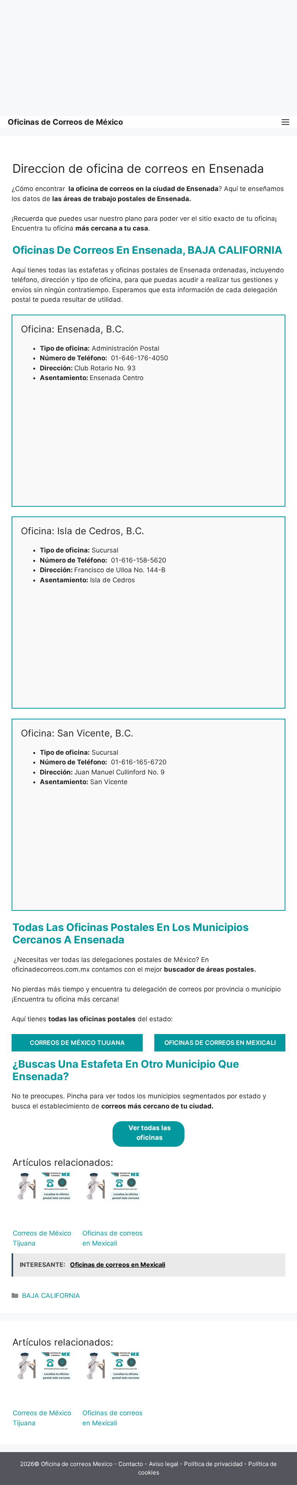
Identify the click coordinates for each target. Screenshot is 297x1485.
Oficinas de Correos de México (65, 122)
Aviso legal (163, 1464)
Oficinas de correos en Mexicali (220, 1042)
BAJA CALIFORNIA (51, 1295)
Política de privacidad (213, 1464)
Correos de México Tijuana (77, 1042)
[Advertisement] (148, 58)
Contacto (130, 1464)
